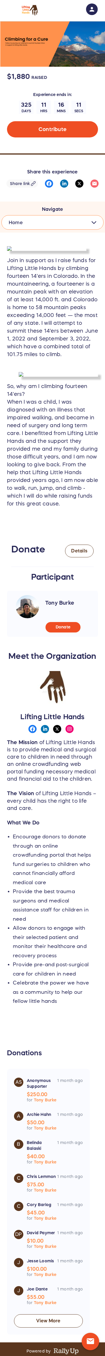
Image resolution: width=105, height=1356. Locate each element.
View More (48, 1320)
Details (79, 550)
